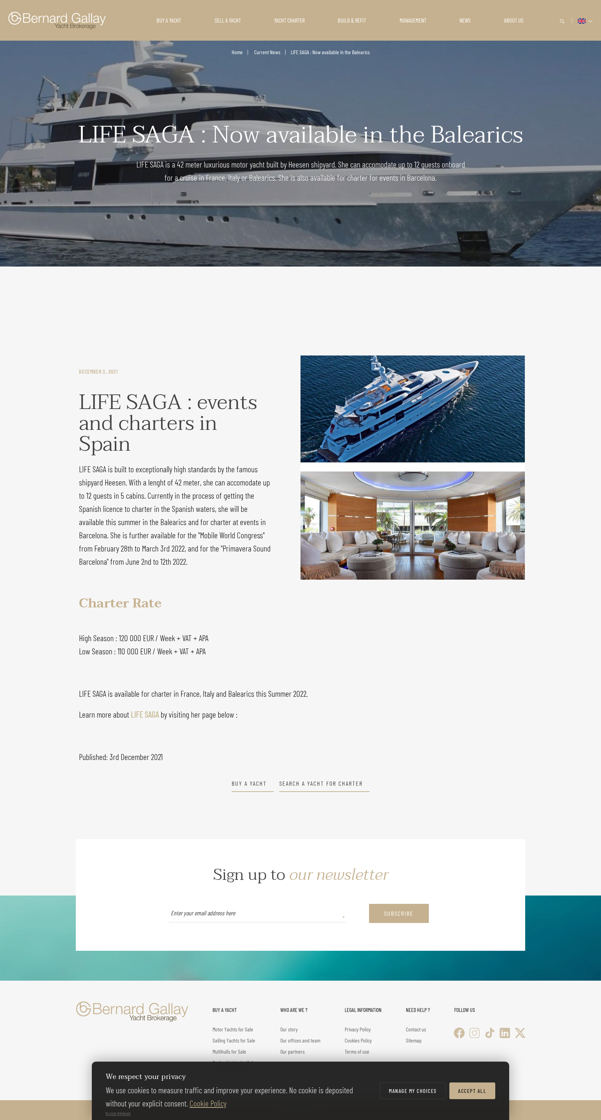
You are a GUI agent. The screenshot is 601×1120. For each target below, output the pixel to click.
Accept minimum (118, 1113)
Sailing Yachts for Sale (234, 1040)
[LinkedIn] (505, 1033)
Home (237, 52)
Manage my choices (413, 1090)
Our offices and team (300, 1040)
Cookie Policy (208, 1103)
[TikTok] (490, 1033)
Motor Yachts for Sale (233, 1029)
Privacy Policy (358, 1029)
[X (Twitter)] (520, 1033)
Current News (266, 52)
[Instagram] (474, 1033)
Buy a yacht (249, 783)
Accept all (472, 1090)
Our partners (292, 1051)
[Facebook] (459, 1033)
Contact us (416, 1029)
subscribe (399, 913)
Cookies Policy (358, 1040)
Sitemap (414, 1040)
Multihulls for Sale (229, 1051)
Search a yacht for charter (321, 783)
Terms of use (357, 1051)
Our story (289, 1029)
